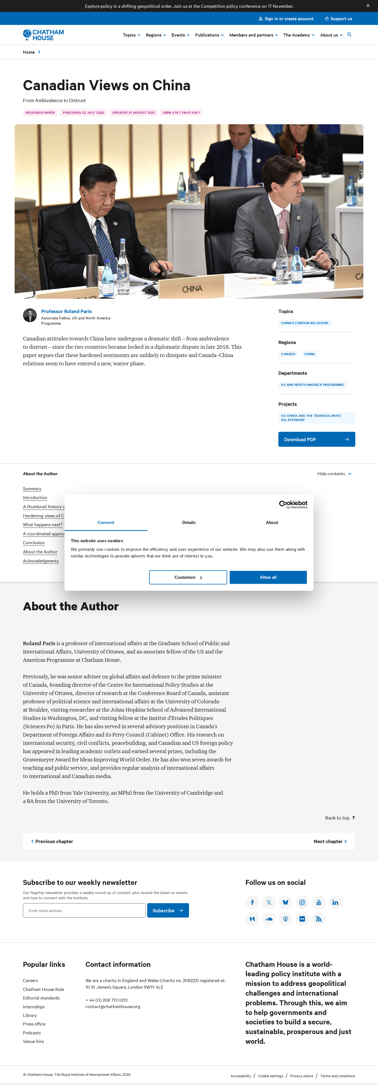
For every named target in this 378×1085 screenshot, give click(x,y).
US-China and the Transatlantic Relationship (311, 417)
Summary (32, 488)
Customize (185, 577)
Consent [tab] (106, 522)
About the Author (40, 551)
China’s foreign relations (305, 323)
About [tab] (272, 522)
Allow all (268, 577)
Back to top (337, 817)
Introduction (35, 497)
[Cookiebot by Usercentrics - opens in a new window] (283, 504)
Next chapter (328, 841)
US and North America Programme (312, 384)
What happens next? (43, 524)
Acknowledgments (41, 561)
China (309, 354)
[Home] (43, 34)
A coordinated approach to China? (56, 533)
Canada (288, 354)
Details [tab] (189, 522)
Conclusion (34, 542)
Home (29, 52)
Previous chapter (54, 841)
